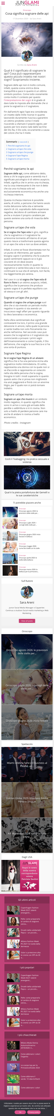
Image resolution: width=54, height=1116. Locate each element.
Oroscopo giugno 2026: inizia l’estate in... (27, 722)
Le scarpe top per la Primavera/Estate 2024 (30, 1066)
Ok (20, 1112)
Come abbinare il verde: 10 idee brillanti (30, 1077)
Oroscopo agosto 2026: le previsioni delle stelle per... (28, 512)
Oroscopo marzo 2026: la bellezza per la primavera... (29, 570)
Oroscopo (27, 10)
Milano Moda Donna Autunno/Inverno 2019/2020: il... (29, 1045)
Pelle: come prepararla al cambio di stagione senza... (30, 921)
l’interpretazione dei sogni (17, 100)
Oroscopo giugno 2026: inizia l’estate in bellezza (29, 535)
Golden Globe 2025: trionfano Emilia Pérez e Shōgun (27, 800)
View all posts (27, 621)
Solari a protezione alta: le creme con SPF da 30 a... (31, 955)
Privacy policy (33, 1112)
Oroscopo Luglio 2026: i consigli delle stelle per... (28, 524)
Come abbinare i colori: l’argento (30, 1055)
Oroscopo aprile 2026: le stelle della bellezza (28, 559)
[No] (46, 1108)
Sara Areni (37, 19)
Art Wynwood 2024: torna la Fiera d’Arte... (27, 835)
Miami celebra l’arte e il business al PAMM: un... (27, 764)
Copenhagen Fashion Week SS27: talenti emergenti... (30, 910)
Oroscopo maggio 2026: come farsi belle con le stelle (29, 547)
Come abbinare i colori (30, 1087)
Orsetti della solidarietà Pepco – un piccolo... (31, 931)
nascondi (23, 142)
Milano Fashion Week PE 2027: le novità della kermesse (30, 944)
